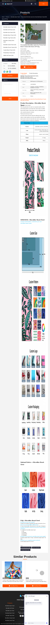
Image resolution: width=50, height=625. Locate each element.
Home (3, 16)
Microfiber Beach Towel (15, 16)
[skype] (4, 72)
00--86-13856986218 (44, 0)
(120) (9, 32)
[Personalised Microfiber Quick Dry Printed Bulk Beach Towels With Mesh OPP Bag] (35, 33)
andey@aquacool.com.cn (31, 0)
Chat (43, 3)
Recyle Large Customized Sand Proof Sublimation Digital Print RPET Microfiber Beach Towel (13, 580)
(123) (9, 27)
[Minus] (47, 596)
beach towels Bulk (36, 547)
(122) (8, 41)
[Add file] (26, 623)
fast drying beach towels (26, 547)
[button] (8, 573)
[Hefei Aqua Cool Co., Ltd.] (8, 3)
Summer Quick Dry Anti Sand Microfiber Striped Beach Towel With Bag (36, 580)
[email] (10, 72)
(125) (9, 37)
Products (7, 16)
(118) (8, 55)
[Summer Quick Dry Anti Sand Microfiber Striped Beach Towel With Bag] (36, 570)
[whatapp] (7, 71)
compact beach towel (25, 549)
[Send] (47, 623)
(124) (9, 29)
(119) (9, 44)
